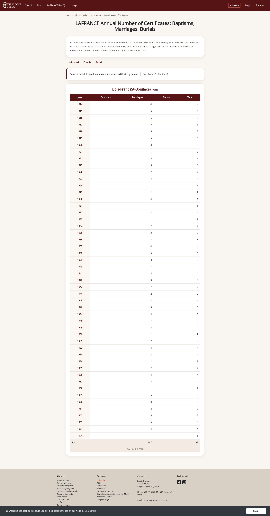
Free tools (101, 488)
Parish (99, 62)
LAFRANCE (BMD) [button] (56, 5)
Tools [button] (40, 5)
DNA (99, 483)
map (155, 89)
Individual (73, 62)
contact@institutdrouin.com (155, 500)
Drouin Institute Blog (105, 491)
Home (68, 15)
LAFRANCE (97, 15)
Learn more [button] (90, 511)
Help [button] (74, 5)
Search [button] (28, 5)
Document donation (65, 494)
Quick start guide (64, 483)
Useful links (61, 502)
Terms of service (63, 505)
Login (248, 5)
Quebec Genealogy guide (67, 491)
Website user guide (65, 485)
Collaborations (63, 499)
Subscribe (234, 5)
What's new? (62, 496)
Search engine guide (65, 488)
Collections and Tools (82, 15)
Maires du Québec (104, 496)
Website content (64, 480)
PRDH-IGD (101, 485)
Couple (87, 62)
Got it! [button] (256, 511)
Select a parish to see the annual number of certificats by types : (104, 74)
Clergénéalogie (103, 499)
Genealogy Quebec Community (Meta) (113, 494)
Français (260, 5)
